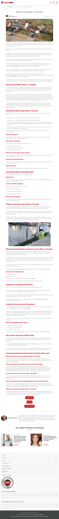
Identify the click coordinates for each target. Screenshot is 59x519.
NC (23, 495)
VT (53, 495)
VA (56, 495)
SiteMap (5, 471)
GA (24, 493)
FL (22, 493)
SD (44, 495)
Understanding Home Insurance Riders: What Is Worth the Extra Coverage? (50, 438)
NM (18, 495)
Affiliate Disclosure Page (39, 514)
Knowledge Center (10, 6)
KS (38, 493)
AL (2, 493)
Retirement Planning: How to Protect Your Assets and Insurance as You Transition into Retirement (20, 439)
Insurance (5, 457)
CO (14, 493)
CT (17, 493)
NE (10, 506)
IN (33, 493)
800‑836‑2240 (24, 343)
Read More (16, 444)
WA (2, 498)
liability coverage (16, 253)
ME (45, 493)
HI (27, 493)
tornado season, (27, 308)
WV (5, 498)
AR (9, 493)
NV (10, 495)
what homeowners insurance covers (20, 269)
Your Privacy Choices (42, 516)
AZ (7, 493)
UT (51, 495)
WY (10, 498)
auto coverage (15, 66)
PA (36, 495)
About (4, 460)
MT (8, 495)
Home (4, 6)
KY (40, 493)
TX (49, 495)
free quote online (13, 343)
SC (41, 495)
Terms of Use (13, 516)
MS (2, 495)
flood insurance (32, 278)
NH (13, 495)
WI (7, 498)
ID (29, 493)
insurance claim (14, 206)
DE (19, 493)
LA (43, 493)
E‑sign (24, 516)
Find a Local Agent (8, 468)
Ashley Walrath (12, 16)
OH (29, 495)
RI (39, 495)
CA (12, 493)
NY (21, 495)
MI (53, 493)
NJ (15, 495)
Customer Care (6, 463)
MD (48, 493)
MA (51, 493)
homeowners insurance (16, 75)
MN (56, 493)
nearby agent (33, 343)
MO (5, 495)
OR (34, 495)
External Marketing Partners (31, 516)
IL (31, 493)
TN (46, 495)
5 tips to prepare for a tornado (27, 105)
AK (4, 493)
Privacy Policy (19, 516)
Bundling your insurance (40, 299)
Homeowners (17, 6)
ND (26, 495)
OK (31, 495)
